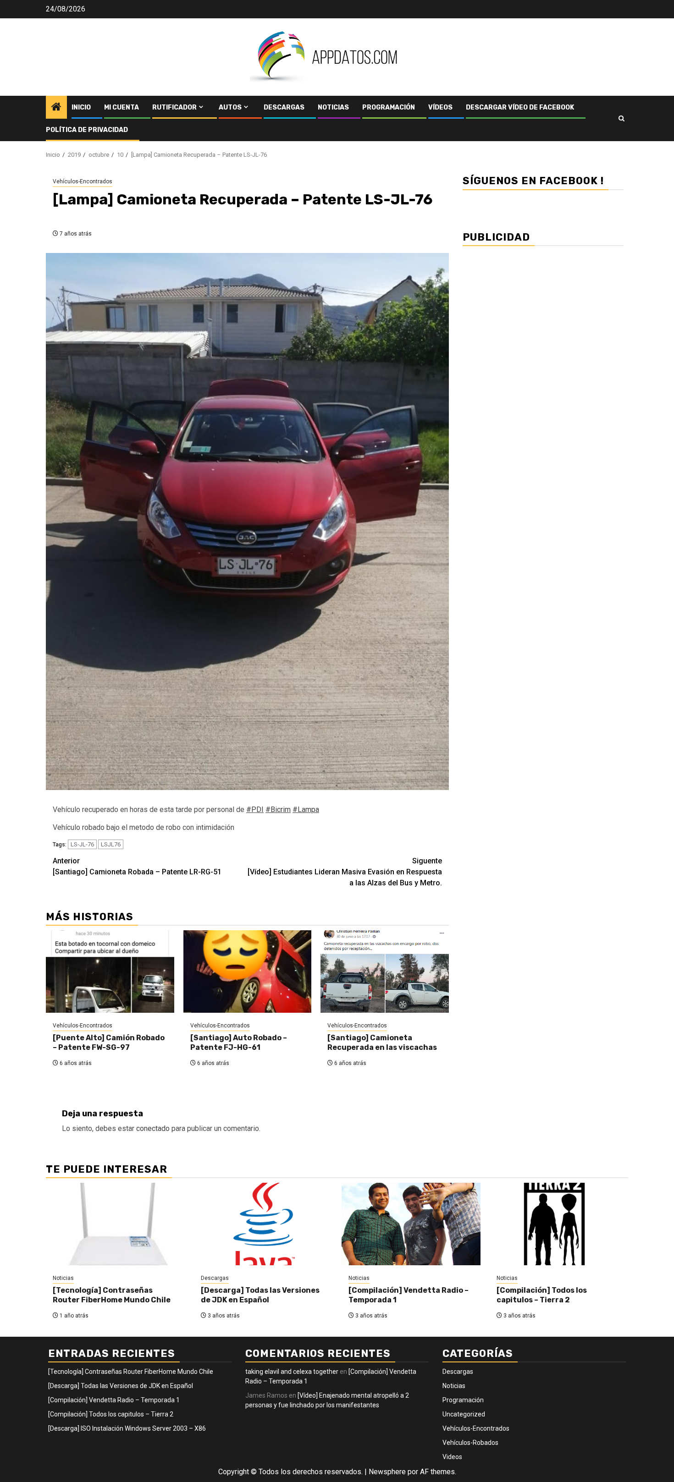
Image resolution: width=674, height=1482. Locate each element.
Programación (388, 107)
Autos (230, 107)
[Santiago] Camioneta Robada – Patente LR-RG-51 (137, 866)
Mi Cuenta (121, 107)
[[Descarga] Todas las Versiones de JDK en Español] (263, 1224)
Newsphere (387, 1471)
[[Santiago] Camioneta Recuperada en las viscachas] (384, 971)
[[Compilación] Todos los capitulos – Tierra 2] (559, 1224)
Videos (452, 1456)
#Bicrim (278, 809)
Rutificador (174, 107)
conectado (153, 1128)
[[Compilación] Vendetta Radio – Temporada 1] (411, 1224)
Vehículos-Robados (470, 1442)
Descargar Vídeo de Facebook (520, 107)
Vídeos (440, 107)
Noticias (333, 107)
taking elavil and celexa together (291, 1371)
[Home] (56, 107)
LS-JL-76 (82, 844)
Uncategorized (463, 1414)
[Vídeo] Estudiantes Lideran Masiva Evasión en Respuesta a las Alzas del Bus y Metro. (345, 871)
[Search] (621, 118)
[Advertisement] (543, 317)
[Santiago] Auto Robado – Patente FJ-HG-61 (238, 1042)
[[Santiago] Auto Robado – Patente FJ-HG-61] (247, 971)
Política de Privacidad (87, 130)
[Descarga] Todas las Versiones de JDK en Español (260, 1295)
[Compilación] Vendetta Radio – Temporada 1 (114, 1400)
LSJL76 (111, 844)
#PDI (255, 809)
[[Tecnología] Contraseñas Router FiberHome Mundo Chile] (115, 1224)
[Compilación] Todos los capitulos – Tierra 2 (542, 1295)
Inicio (81, 107)
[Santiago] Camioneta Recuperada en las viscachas (382, 1042)
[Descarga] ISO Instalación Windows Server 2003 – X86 (127, 1428)
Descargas (284, 107)
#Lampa (306, 809)
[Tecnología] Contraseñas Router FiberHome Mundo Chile (112, 1295)
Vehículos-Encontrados (82, 181)
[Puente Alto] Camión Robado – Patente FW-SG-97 (109, 1042)
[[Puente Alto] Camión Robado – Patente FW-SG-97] (110, 971)
